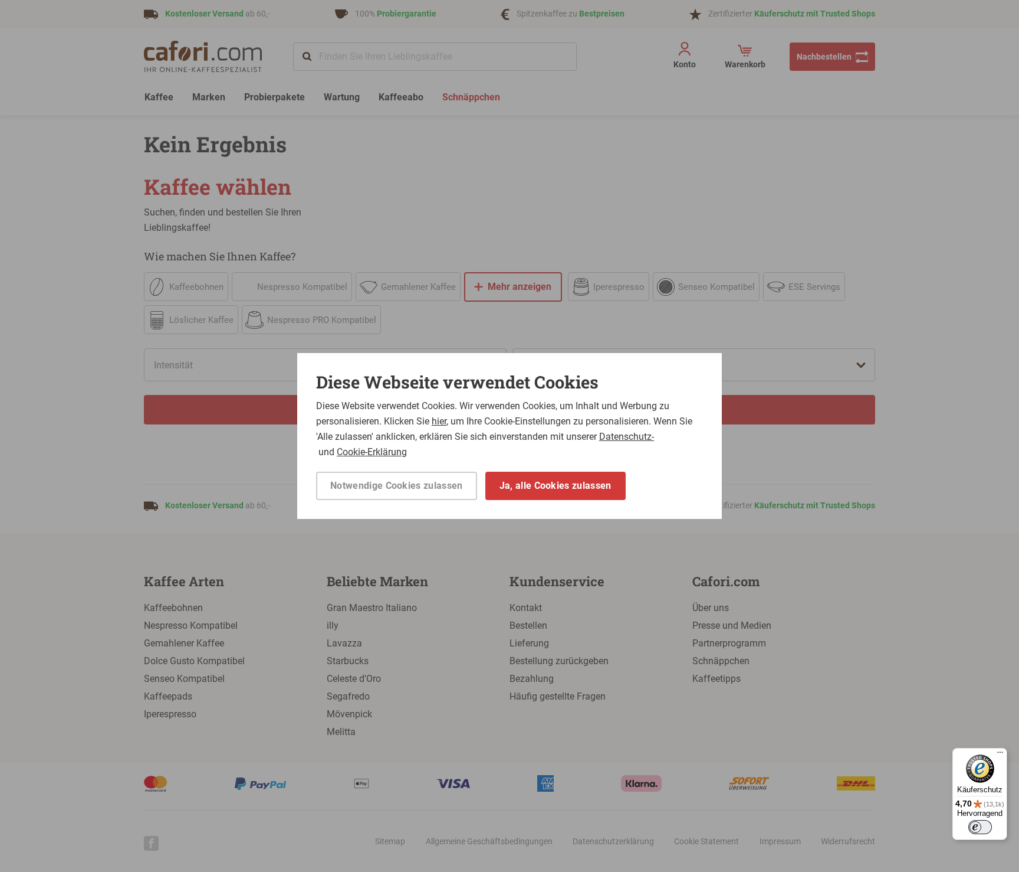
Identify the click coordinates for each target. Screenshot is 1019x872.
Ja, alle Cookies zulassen (555, 485)
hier (439, 421)
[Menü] (1000, 755)
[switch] (980, 827)
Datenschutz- (626, 436)
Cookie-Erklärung (372, 452)
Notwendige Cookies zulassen (396, 485)
